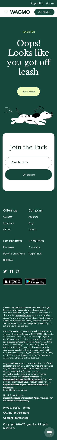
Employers (8, 247)
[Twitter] (5, 271)
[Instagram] (18, 271)
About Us (33, 216)
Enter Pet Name (19, 162)
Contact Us (34, 247)
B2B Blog (8, 260)
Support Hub (37, 3)
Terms (26, 407)
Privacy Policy (11, 407)
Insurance (8, 223)
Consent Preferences (15, 417)
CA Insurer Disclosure (16, 412)
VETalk (6, 229)
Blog (30, 223)
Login (51, 3)
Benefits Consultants (14, 253)
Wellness (7, 216)
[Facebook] (11, 271)
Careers (32, 229)
